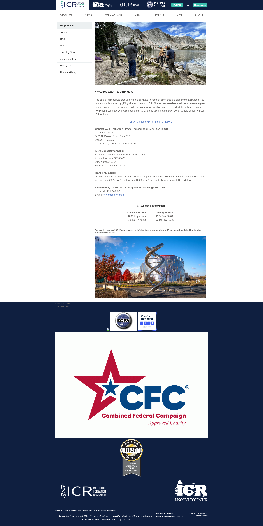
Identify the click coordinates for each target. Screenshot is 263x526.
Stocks (63, 45)
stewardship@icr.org (113, 195)
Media (138, 14)
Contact (180, 516)
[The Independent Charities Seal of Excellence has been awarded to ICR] (131, 476)
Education (111, 510)
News (88, 14)
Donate (177, 5)
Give (179, 14)
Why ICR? (65, 65)
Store (199, 14)
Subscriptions (169, 516)
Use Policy (160, 513)
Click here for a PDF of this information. (151, 121)
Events (159, 14)
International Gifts (69, 59)
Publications (113, 14)
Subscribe (201, 5)
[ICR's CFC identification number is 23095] (131, 437)
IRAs (62, 39)
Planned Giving (68, 72)
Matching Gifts (67, 52)
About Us (66, 14)
